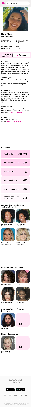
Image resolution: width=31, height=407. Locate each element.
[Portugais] (15, 395)
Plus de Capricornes (9, 334)
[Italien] (21, 395)
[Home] (15, 381)
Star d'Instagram (7, 36)
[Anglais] (5, 395)
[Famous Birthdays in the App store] (10, 389)
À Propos (6, 400)
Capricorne (20, 42)
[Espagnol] (10, 395)
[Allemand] (26, 395)
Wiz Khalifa (17, 121)
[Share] (5, 9)
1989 (3, 43)
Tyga (9, 121)
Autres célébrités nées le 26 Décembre (12, 310)
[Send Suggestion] (29, 61)
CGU (26, 400)
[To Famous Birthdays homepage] (3, 3)
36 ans (18, 48)
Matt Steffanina (16, 113)
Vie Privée (19, 400)
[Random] (25, 9)
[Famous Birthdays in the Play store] (20, 389)
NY (10, 48)
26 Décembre (6, 42)
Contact (13, 400)
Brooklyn (4, 48)
